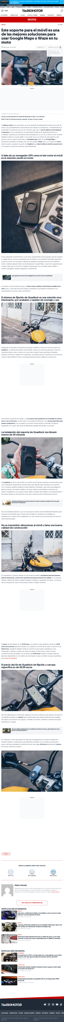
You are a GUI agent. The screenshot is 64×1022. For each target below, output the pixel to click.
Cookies (50, 1018)
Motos (3, 24)
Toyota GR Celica (48, 7)
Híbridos (59, 15)
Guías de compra (32, 15)
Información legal (43, 1018)
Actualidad (4, 15)
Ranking (42, 15)
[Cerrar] (61, 51)
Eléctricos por (10, 5)
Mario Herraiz (7, 47)
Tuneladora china (20, 7)
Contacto (35, 1018)
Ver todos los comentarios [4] (32, 903)
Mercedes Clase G (37, 7)
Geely (12, 7)
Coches (22, 15)
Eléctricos (51, 15)
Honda (29, 7)
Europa (57, 7)
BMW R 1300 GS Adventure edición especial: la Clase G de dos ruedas (21, 119)
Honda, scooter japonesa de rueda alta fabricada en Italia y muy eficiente (22, 116)
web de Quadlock (11, 658)
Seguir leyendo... (56, 892)
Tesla (8, 7)
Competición (14, 15)
